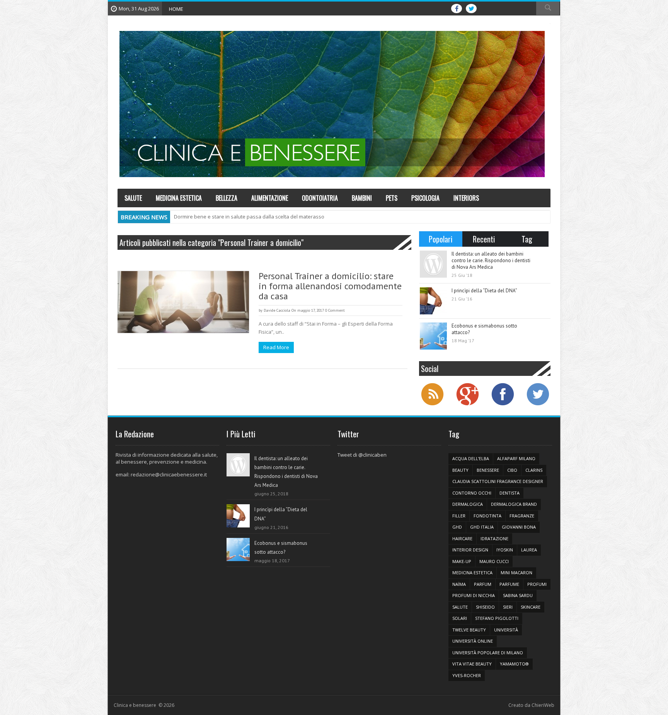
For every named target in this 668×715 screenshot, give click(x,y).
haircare (462, 538)
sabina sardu (518, 595)
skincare (530, 607)
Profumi (537, 584)
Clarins (533, 470)
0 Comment (335, 310)
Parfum (482, 584)
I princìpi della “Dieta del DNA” (484, 290)
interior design (470, 550)
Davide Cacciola (277, 310)
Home (176, 8)
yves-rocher (466, 675)
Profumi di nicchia (473, 595)
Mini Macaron (516, 572)
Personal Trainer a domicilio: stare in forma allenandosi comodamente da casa (330, 286)
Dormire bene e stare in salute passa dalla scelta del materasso (249, 216)
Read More (276, 347)
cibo (512, 470)
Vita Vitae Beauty (472, 664)
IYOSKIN (504, 550)
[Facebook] (502, 404)
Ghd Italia (482, 527)
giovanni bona (519, 527)
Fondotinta (487, 516)
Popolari (440, 239)
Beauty (460, 470)
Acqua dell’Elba (470, 458)
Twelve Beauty (469, 630)
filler (458, 516)
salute (460, 607)
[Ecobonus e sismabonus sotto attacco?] (433, 336)
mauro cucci (494, 561)
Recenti (484, 239)
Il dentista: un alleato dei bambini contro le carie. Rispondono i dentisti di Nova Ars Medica (491, 260)
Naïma (459, 584)
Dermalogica (467, 504)
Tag (526, 239)
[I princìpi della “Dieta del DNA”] (433, 300)
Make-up (461, 561)
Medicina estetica (472, 572)
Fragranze (522, 516)
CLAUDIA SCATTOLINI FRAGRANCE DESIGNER (497, 481)
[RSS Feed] (432, 404)
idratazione (494, 538)
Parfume (509, 584)
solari (459, 618)
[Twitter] (537, 404)
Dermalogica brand (514, 504)
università (506, 630)
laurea (529, 550)
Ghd (457, 527)
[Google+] (467, 404)
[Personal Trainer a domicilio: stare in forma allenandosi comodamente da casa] (183, 302)
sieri (508, 607)
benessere (488, 470)
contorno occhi (471, 493)
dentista (509, 493)
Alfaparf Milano (516, 458)
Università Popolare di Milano (487, 652)
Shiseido (485, 607)
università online (472, 641)
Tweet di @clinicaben (362, 454)
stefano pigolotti (496, 618)
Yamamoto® (514, 664)
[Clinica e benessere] (332, 104)
